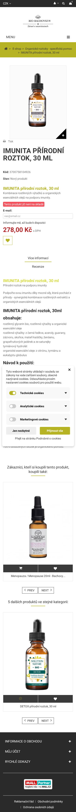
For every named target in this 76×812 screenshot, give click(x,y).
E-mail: (7, 210)
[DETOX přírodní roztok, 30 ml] (38, 657)
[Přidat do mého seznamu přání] (7, 240)
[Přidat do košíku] (20, 568)
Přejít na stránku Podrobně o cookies (38, 438)
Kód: (6, 172)
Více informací (38, 258)
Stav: (6, 178)
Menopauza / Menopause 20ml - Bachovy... (38, 576)
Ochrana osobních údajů (38, 807)
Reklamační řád (24, 801)
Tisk (10, 141)
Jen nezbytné (21, 430)
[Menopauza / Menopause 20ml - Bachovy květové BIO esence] (38, 527)
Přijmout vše (55, 430)
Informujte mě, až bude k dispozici (24, 222)
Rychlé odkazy (17, 762)
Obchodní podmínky (50, 801)
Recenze (38, 267)
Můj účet (12, 751)
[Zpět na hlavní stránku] (5, 48)
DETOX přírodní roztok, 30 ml (38, 706)
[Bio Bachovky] (38, 21)
